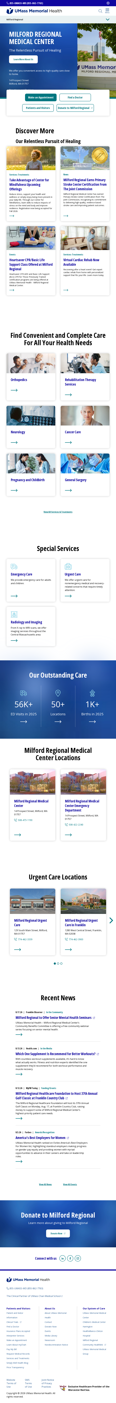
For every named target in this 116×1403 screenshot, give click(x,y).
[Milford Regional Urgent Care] (32, 949)
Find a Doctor (75, 97)
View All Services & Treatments (58, 511)
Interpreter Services (15, 1335)
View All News (45, 1184)
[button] (111, 920)
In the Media (46, 1048)
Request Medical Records (18, 1353)
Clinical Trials (14, 1322)
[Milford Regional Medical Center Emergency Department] (83, 834)
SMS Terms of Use (28, 1383)
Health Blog (17, 1362)
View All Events (70, 1184)
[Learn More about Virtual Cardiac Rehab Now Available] (85, 290)
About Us (50, 1308)
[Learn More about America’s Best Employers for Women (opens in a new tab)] (19, 1161)
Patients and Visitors (38, 108)
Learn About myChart (16, 1344)
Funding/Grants (48, 1088)
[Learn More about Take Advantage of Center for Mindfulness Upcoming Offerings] (31, 216)
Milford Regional (90, 1340)
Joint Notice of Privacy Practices (48, 1383)
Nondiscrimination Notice (56, 1344)
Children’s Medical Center (94, 1322)
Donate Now (60, 1234)
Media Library (51, 1335)
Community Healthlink (93, 1344)
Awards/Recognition (44, 1132)
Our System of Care (94, 1308)
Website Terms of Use (11, 1383)
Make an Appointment (41, 97)
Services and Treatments (18, 1358)
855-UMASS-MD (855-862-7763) (26, 3)
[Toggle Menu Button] (107, 19)
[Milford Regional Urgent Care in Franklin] (83, 949)
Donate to (76, 109)
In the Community (54, 1012)
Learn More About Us (23, 59)
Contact (48, 1322)
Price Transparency (15, 1367)
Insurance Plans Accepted (18, 1331)
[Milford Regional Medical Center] (32, 834)
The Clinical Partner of (35, 1296)
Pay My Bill (12, 1349)
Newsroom (50, 1340)
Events (48, 1331)
